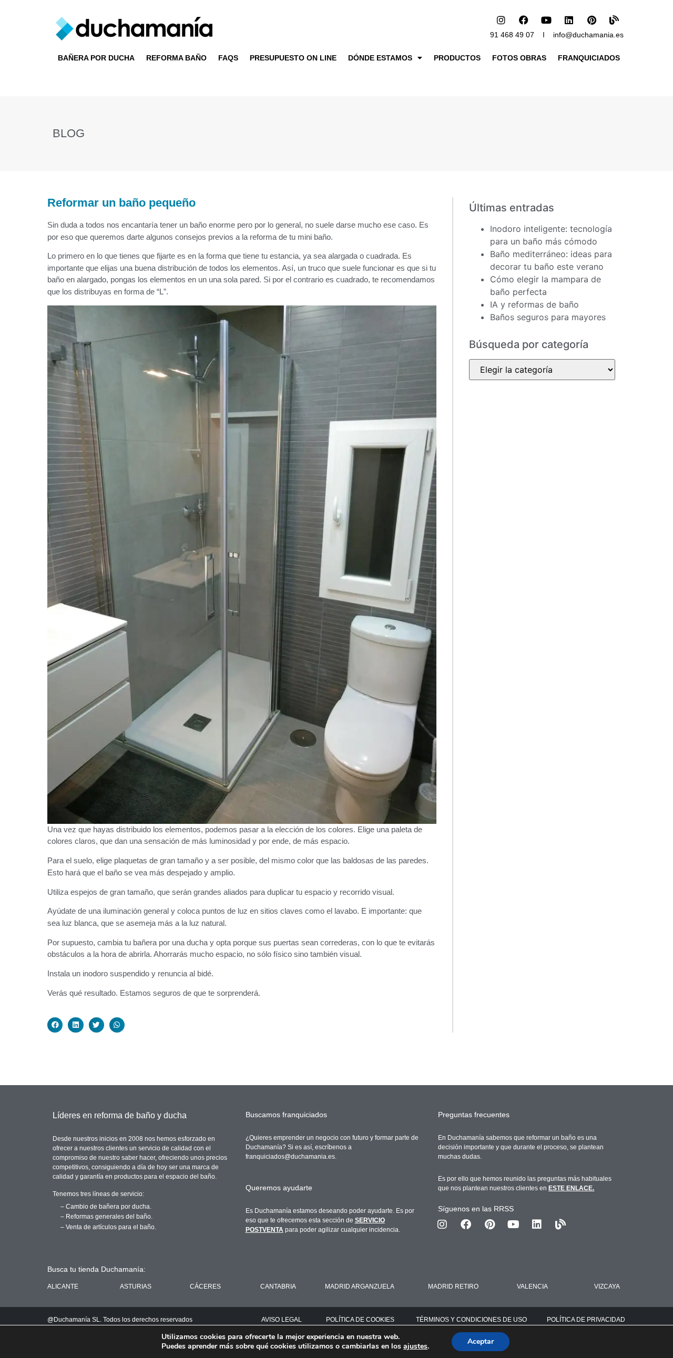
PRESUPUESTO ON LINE (293, 58)
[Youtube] (546, 20)
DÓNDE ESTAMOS (380, 58)
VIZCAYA (607, 1286)
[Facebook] (523, 20)
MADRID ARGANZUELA (359, 1286)
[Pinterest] (591, 20)
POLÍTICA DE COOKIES (360, 1319)
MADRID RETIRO (453, 1286)
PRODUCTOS (457, 58)
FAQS (228, 58)
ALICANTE (62, 1286)
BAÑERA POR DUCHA (96, 58)
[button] (55, 1025)
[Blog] (614, 20)
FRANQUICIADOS (589, 58)
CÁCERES (205, 1286)
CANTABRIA (278, 1286)
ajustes (415, 1346)
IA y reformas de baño (534, 304)
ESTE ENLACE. (571, 1188)
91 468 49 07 (512, 34)
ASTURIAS (135, 1286)
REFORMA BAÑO (176, 58)
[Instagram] (501, 20)
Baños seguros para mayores (548, 317)
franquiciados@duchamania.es (290, 1156)
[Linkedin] (568, 20)
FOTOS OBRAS (519, 58)
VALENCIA (532, 1286)
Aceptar (480, 1341)
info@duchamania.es (588, 34)
